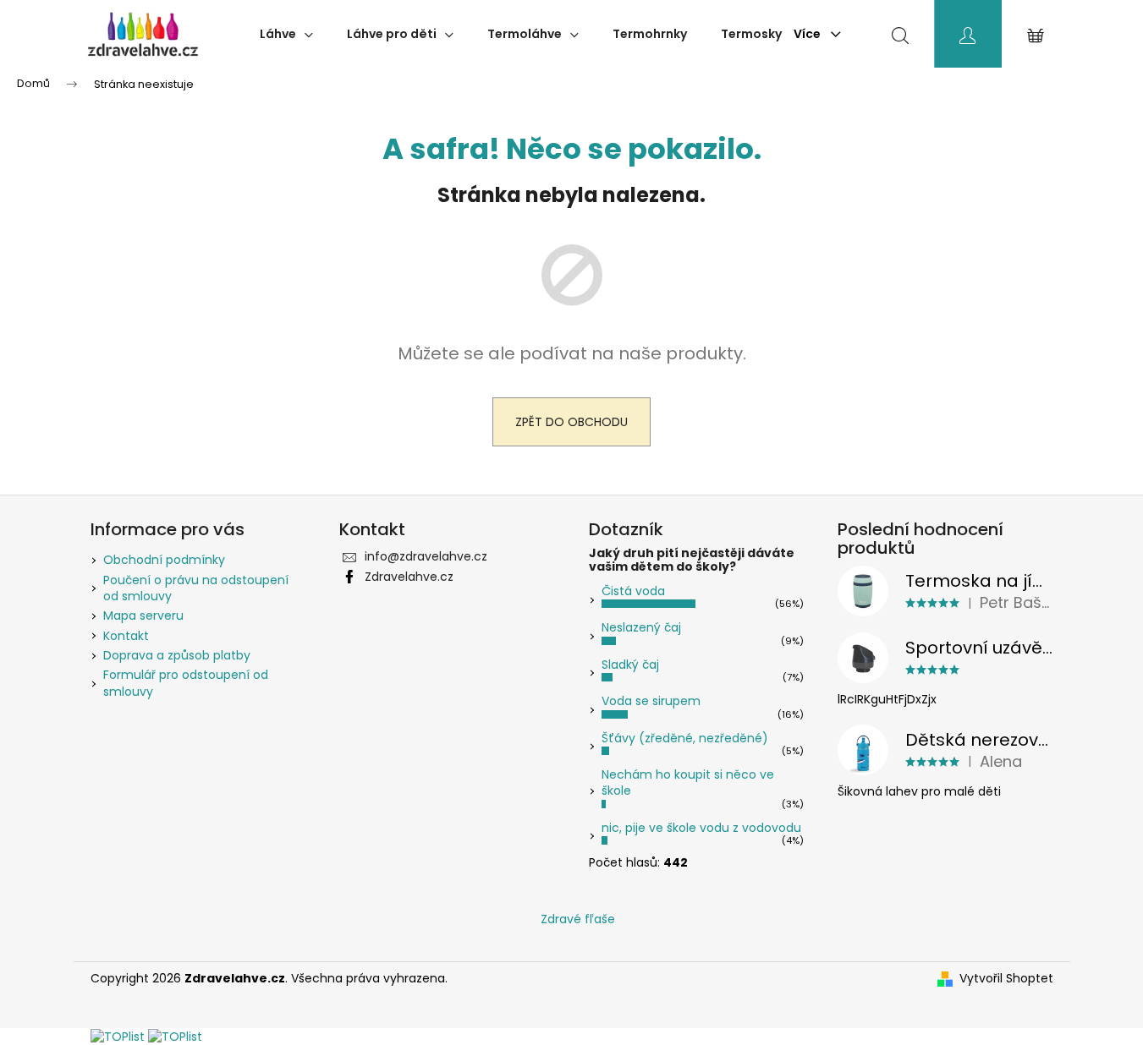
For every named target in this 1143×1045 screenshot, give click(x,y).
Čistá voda (633, 591)
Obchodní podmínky (164, 559)
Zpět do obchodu (571, 421)
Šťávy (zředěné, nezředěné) (685, 738)
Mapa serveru (143, 615)
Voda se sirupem (651, 700)
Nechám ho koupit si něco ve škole (688, 782)
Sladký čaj (630, 664)
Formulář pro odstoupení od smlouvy (185, 682)
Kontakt (126, 635)
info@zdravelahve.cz (426, 556)
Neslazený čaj (641, 627)
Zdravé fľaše (578, 919)
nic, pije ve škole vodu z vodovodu (701, 827)
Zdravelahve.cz (409, 576)
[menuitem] (286, 34)
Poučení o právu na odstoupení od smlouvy (195, 588)
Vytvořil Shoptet (1006, 979)
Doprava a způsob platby (176, 655)
